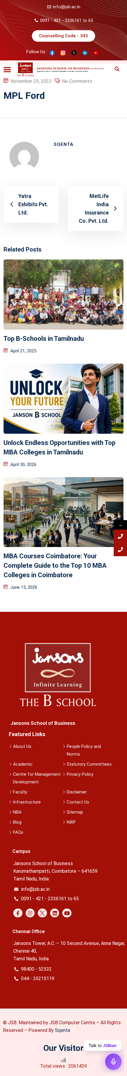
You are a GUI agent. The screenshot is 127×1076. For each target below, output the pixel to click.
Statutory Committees (89, 764)
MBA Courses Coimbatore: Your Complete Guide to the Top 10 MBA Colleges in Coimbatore (55, 565)
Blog (17, 822)
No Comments (77, 81)
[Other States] (120, 549)
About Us (22, 746)
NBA (17, 812)
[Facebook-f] (17, 913)
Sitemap (75, 812)
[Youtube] (66, 913)
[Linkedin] (54, 913)
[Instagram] (30, 913)
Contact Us (78, 802)
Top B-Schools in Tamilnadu (44, 338)
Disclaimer (77, 792)
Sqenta (62, 1030)
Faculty (20, 792)
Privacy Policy (80, 774)
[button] (7, 69)
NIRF (71, 822)
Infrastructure (27, 802)
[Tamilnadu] (120, 536)
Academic (22, 764)
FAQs (18, 832)
